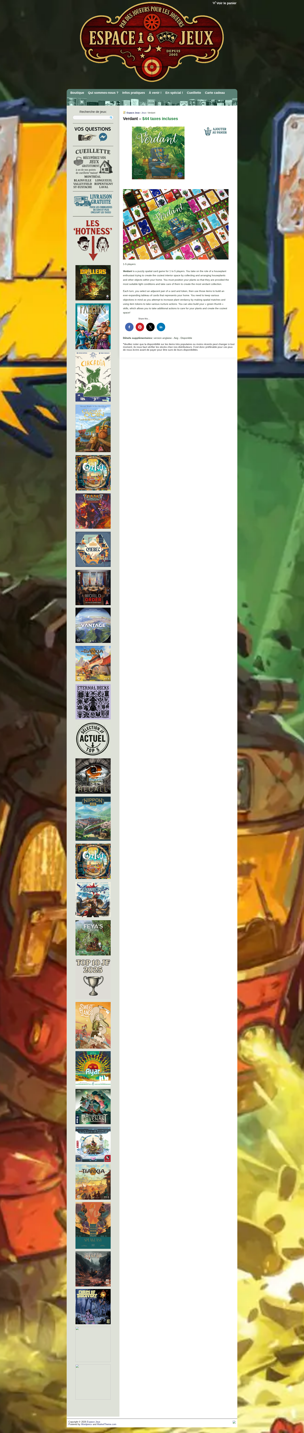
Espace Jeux (133, 113)
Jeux (143, 113)
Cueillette (194, 92)
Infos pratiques (133, 92)
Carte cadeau (215, 92)
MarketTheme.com (106, 1424)
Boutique (77, 92)
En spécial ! (174, 92)
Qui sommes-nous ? (103, 92)
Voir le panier (226, 3)
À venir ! (155, 92)
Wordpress (86, 1424)
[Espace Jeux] (151, 42)
